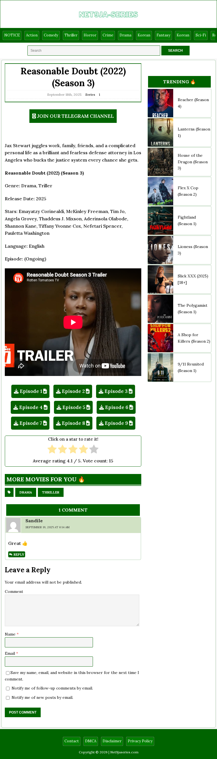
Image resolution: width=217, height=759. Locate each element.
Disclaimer (112, 741)
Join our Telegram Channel (75, 116)
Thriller (70, 35)
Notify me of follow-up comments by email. (52, 688)
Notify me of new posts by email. (42, 697)
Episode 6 (116, 407)
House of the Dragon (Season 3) (193, 162)
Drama (125, 35)
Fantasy (163, 35)
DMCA (90, 741)
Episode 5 (73, 407)
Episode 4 (31, 407)
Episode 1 (31, 391)
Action (32, 35)
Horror (90, 35)
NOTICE (12, 35)
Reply (19, 554)
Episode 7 (30, 423)
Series (90, 94)
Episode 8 (73, 423)
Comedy (51, 35)
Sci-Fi (201, 35)
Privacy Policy (140, 741)
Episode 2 (73, 391)
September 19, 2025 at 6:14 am (47, 527)
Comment (14, 591)
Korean (144, 35)
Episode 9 (116, 423)
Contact (71, 741)
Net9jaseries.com (124, 752)
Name (11, 634)
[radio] (52, 449)
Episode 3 (116, 391)
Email (10, 653)
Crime (108, 35)
